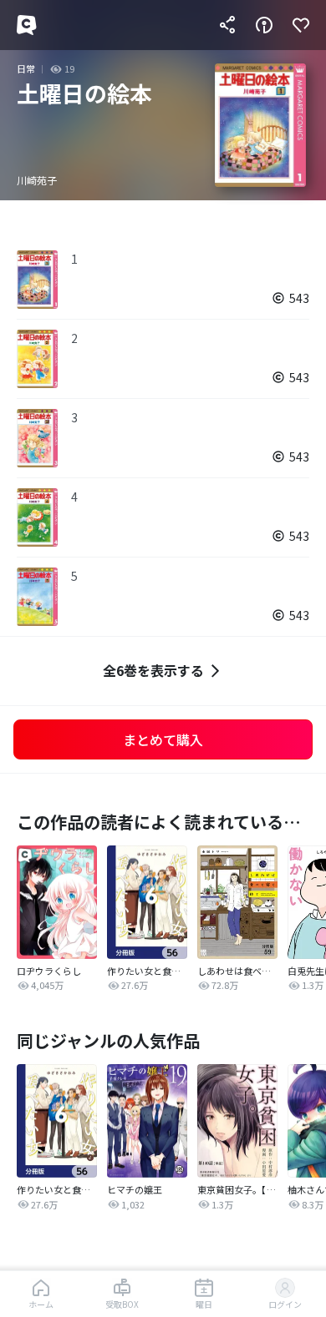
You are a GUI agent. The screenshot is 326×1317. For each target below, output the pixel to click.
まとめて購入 (163, 739)
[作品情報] (264, 25)
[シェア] (227, 25)
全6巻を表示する (153, 670)
